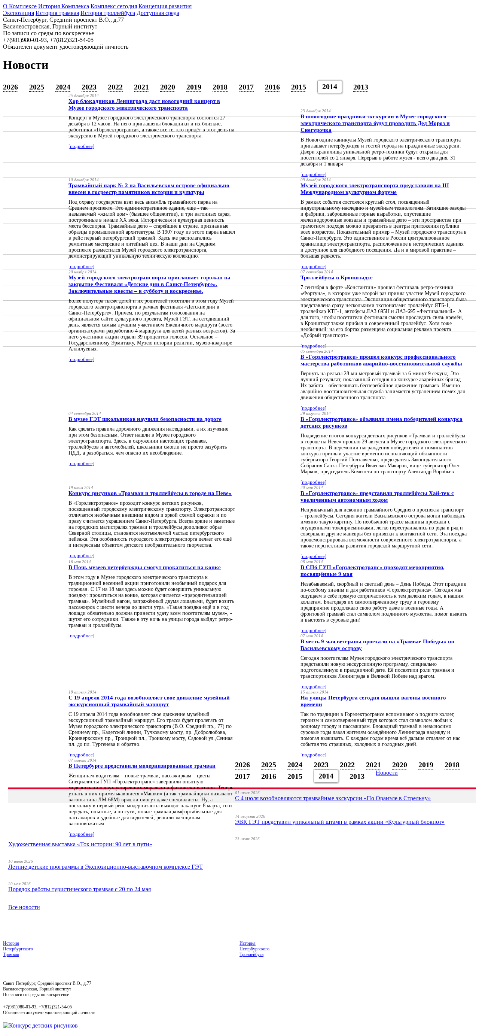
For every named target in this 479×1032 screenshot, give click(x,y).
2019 (193, 87)
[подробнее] (81, 146)
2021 (141, 87)
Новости (387, 773)
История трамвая (57, 13)
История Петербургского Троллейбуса (254, 949)
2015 (298, 87)
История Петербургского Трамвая (18, 949)
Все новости (24, 907)
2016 (272, 87)
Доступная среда (158, 13)
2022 (115, 87)
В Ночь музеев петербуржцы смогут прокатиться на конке (144, 567)
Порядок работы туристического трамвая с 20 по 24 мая (79, 889)
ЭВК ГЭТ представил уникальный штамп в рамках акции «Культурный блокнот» (340, 822)
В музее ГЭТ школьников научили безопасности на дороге (145, 419)
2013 (360, 87)
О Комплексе (20, 6)
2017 (246, 87)
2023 (89, 87)
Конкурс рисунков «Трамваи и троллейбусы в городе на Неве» (150, 493)
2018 (220, 87)
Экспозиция (18, 13)
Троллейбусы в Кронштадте (336, 277)
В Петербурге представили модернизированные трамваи (142, 766)
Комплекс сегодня (114, 6)
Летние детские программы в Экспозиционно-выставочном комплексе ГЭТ (105, 866)
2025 (36, 87)
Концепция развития (165, 6)
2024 (62, 87)
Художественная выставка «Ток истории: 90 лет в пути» (80, 844)
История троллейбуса (107, 13)
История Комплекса (63, 6)
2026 (10, 87)
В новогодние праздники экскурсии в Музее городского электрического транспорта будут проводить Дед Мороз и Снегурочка (375, 123)
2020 (167, 87)
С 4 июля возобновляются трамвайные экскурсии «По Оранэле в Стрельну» (333, 798)
